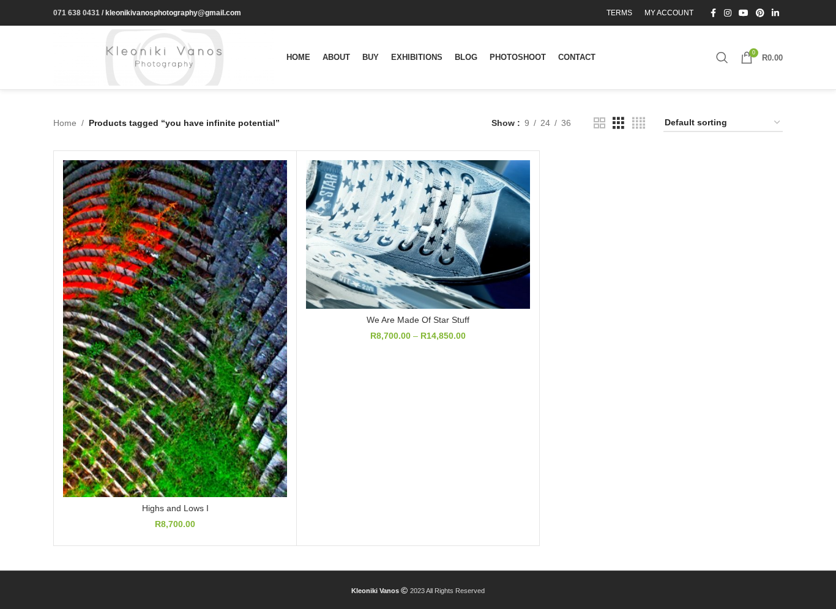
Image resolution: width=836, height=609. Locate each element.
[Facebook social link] (713, 13)
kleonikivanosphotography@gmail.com (173, 13)
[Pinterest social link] (760, 13)
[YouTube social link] (743, 13)
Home (65, 123)
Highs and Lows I (175, 508)
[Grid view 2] (599, 123)
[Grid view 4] (638, 123)
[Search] (722, 57)
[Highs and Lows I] (175, 328)
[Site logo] (163, 57)
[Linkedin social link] (775, 13)
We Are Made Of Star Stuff (418, 320)
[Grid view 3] (618, 123)
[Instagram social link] (727, 13)
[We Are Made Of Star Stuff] (418, 234)
